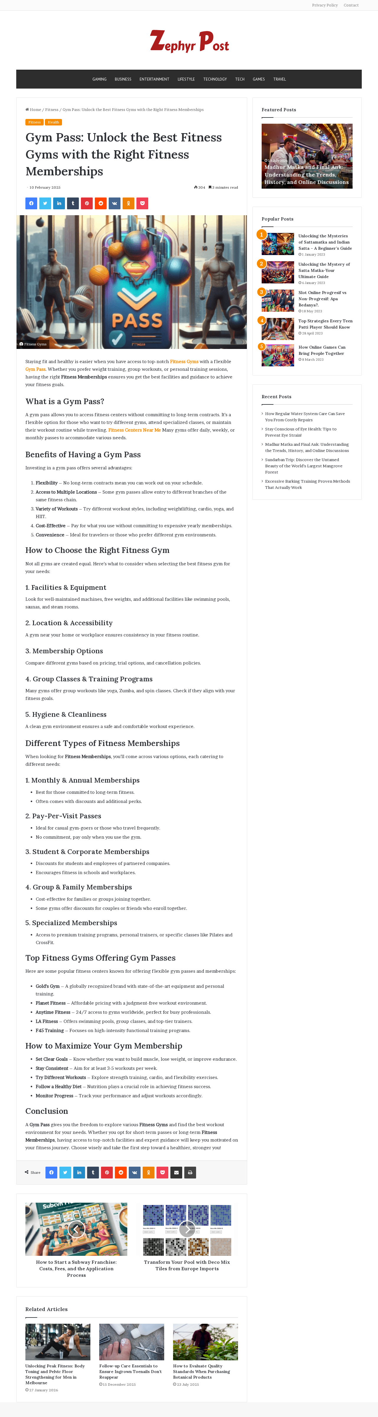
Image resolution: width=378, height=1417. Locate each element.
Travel (279, 79)
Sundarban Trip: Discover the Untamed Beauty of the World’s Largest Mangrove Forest (304, 465)
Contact (351, 5)
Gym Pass (35, 369)
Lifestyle (186, 79)
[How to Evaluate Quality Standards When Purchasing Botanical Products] (205, 1342)
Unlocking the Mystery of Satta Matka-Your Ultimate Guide (324, 270)
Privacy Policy (325, 5)
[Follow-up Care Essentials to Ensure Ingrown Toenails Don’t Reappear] (131, 1342)
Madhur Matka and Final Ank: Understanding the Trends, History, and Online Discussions (307, 174)
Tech (240, 79)
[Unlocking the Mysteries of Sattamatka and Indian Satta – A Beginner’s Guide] (278, 244)
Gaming (99, 79)
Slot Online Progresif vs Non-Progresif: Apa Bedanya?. (322, 299)
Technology (215, 79)
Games (259, 79)
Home (35, 109)
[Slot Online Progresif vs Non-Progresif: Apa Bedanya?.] (278, 301)
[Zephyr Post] (189, 40)
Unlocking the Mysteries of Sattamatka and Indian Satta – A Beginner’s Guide (325, 242)
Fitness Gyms (184, 361)
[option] (307, 156)
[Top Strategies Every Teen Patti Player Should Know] (278, 329)
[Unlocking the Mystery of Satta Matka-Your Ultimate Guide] (278, 272)
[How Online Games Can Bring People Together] (278, 355)
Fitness (51, 109)
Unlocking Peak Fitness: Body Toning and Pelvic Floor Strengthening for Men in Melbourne (55, 1374)
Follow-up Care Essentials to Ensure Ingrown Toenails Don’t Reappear (130, 1371)
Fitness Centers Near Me (134, 430)
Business (123, 79)
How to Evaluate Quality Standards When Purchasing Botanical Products (201, 1371)
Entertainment (155, 79)
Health (53, 122)
